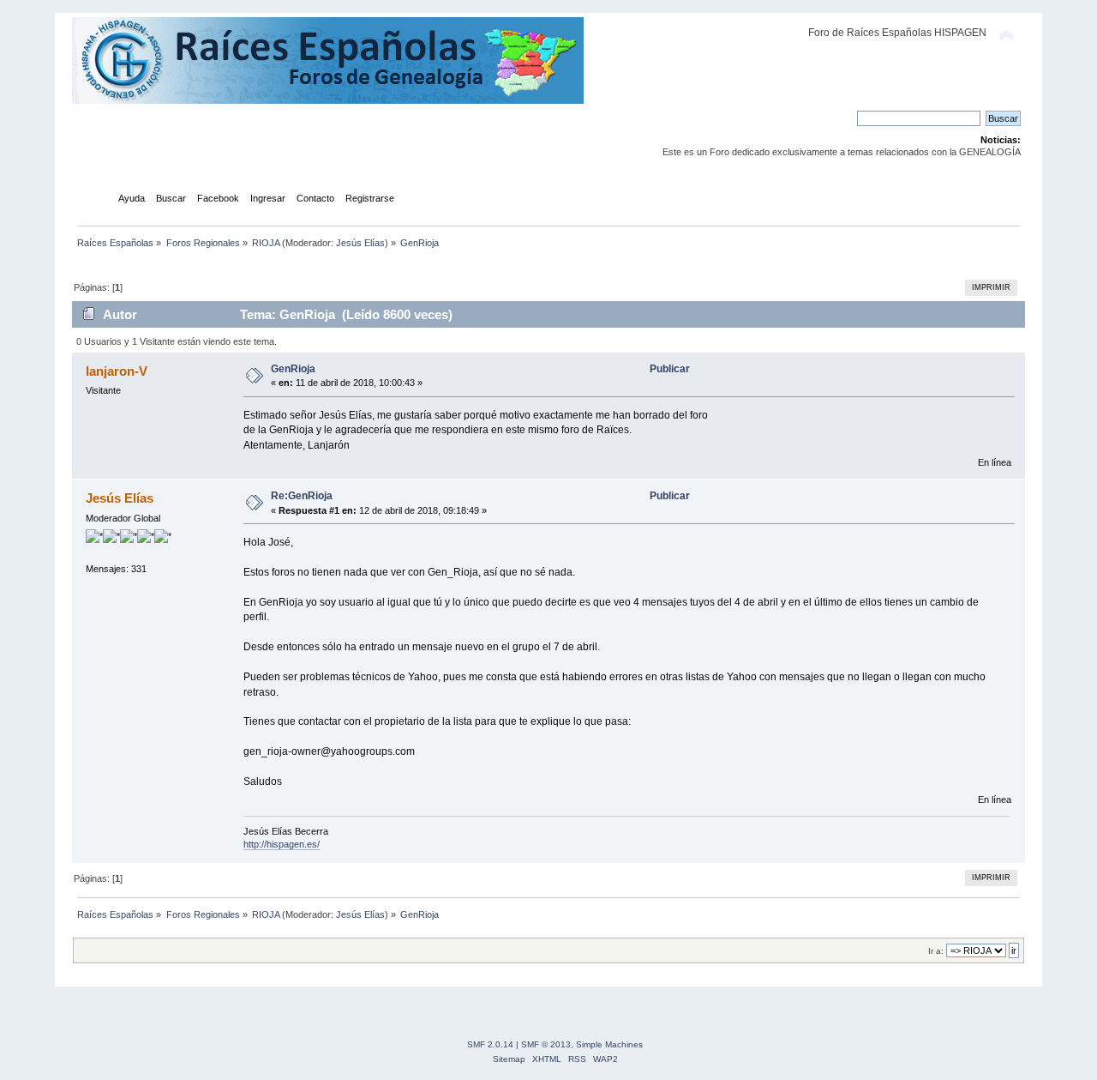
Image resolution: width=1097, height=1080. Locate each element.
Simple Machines (609, 1044)
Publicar (670, 369)
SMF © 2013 (546, 1044)
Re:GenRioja (302, 496)
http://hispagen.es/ (281, 844)
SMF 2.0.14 (490, 1044)
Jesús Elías (360, 243)
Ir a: (936, 951)
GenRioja (293, 369)
